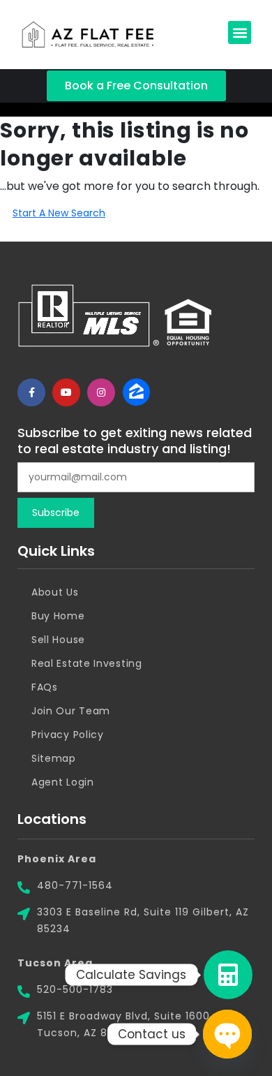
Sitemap (53, 758)
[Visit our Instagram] (101, 392)
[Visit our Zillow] (136, 392)
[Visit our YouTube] (66, 392)
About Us (55, 592)
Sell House (58, 640)
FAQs (44, 687)
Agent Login (62, 782)
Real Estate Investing (86, 663)
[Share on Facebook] (31, 392)
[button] (239, 32)
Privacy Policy (67, 735)
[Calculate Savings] (228, 974)
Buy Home (58, 616)
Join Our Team (70, 711)
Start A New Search (59, 213)
